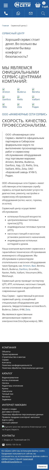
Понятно (42, 466)
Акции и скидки (9, 409)
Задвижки (6, 399)
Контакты (6, 362)
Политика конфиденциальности (17, 365)
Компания (9, 347)
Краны (5, 388)
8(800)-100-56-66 (13, 444)
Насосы (5, 383)
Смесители (7, 391)
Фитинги (6, 396)
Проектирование (10, 354)
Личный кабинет (10, 422)
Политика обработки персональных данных (22, 368)
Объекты (6, 351)
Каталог (7, 373)
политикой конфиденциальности (17, 460)
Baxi (34, 265)
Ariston (26, 265)
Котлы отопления (10, 380)
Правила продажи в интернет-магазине (21, 417)
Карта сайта (7, 420)
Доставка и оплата (10, 411)
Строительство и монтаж (13, 357)
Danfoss (23, 269)
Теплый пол (7, 394)
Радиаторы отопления (12, 385)
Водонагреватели (10, 377)
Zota (27, 309)
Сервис (5, 359)
